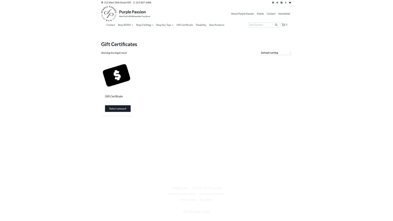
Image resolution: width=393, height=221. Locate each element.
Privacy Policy (188, 199)
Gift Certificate (185, 24)
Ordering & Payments (211, 193)
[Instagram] (281, 2)
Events (260, 13)
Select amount (117, 108)
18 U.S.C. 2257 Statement (207, 188)
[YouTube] (290, 2)
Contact (271, 13)
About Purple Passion (242, 13)
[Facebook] (273, 2)
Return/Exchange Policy (182, 193)
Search (277, 25)
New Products (216, 24)
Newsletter (284, 13)
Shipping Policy (180, 188)
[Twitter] (277, 2)
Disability (201, 24)
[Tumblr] (286, 2)
